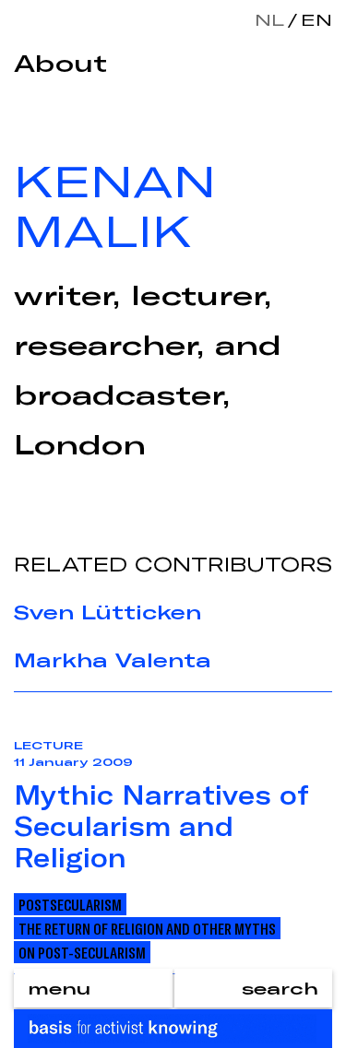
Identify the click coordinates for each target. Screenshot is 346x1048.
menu (59, 988)
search (280, 988)
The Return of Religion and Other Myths (147, 928)
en (312, 19)
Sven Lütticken (107, 612)
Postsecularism (70, 904)
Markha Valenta (112, 660)
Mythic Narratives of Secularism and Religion (161, 826)
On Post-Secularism (82, 952)
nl (269, 19)
